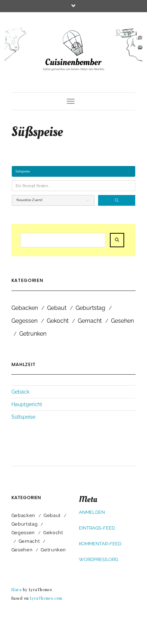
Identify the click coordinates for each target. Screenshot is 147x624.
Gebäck (20, 392)
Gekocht (58, 320)
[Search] (116, 200)
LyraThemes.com (46, 598)
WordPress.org (98, 559)
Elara (16, 589)
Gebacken (24, 307)
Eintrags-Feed (97, 528)
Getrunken (32, 333)
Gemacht (90, 320)
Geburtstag (90, 307)
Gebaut (56, 307)
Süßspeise (23, 417)
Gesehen (122, 320)
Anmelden (92, 512)
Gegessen (24, 320)
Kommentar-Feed (100, 543)
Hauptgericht (26, 404)
